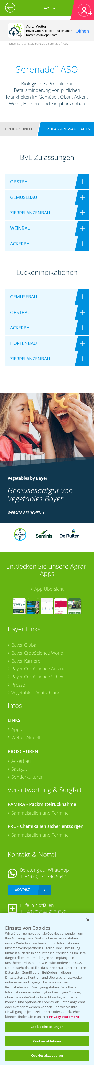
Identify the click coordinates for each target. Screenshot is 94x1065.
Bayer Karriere (25, 661)
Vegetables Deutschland (36, 693)
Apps (16, 729)
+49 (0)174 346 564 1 (46, 876)
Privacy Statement (64, 1016)
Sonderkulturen (27, 777)
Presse (18, 685)
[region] (47, 989)
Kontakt (22, 889)
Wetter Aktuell (25, 737)
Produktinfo (18, 128)
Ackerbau (21, 761)
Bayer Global (24, 645)
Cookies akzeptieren (47, 1055)
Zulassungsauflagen (69, 128)
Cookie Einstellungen (47, 1026)
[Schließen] (3, 30)
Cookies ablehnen (47, 1041)
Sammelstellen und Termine (40, 813)
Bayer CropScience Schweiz (39, 677)
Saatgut (19, 769)
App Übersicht (49, 589)
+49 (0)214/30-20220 (45, 912)
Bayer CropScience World (37, 653)
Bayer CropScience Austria (38, 669)
